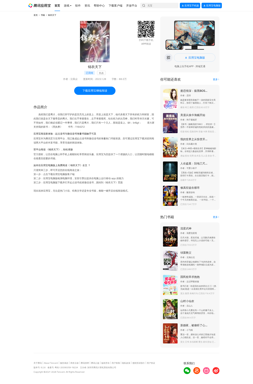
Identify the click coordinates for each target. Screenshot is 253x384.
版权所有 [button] (105, 363)
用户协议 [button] (151, 363)
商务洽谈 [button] (74, 363)
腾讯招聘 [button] (85, 363)
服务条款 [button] (64, 363)
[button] (39, 5)
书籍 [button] (43, 15)
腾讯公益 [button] (95, 363)
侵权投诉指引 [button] (138, 363)
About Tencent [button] (51, 363)
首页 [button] (36, 15)
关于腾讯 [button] (38, 363)
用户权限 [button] (116, 363)
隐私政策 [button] (126, 363)
